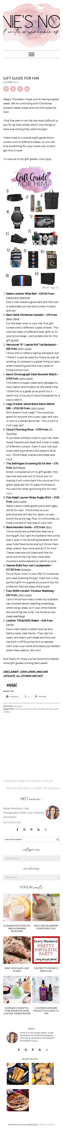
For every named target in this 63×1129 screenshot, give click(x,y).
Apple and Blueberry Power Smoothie (46, 927)
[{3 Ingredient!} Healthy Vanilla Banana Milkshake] (17, 907)
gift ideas (49, 709)
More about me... (12, 822)
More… (35, 1040)
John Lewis (24, 348)
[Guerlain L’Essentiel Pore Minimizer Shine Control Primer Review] (17, 989)
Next (49, 527)
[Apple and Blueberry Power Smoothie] (46, 907)
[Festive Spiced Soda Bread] (18, 1100)
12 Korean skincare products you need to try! (46, 1010)
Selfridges (19, 467)
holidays (6, 712)
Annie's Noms (31, 24)
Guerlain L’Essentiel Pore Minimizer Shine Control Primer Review (17, 1010)
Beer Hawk (12, 319)
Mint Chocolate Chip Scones (17, 969)
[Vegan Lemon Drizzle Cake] (43, 1074)
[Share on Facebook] (6, 89)
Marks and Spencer (18, 297)
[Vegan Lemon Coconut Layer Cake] (18, 1074)
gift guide (41, 709)
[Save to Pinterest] (20, 89)
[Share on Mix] (27, 89)
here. (48, 159)
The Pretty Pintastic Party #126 (46, 969)
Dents (10, 624)
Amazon (26, 569)
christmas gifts (30, 709)
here (9, 493)
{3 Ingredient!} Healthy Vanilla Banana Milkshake (17, 928)
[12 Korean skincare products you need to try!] (46, 989)
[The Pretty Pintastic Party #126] (46, 950)
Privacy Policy (47, 1124)
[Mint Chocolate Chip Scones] (17, 950)
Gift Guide (18, 706)
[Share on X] (13, 89)
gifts (56, 709)
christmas (19, 709)
